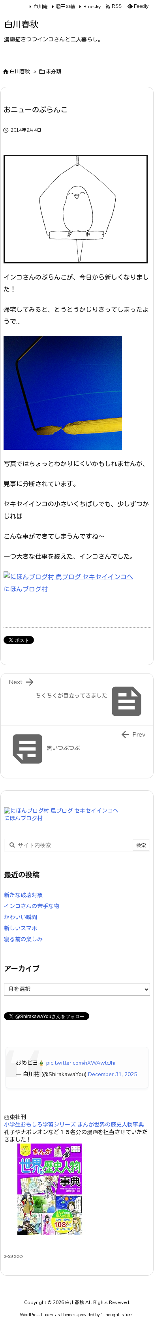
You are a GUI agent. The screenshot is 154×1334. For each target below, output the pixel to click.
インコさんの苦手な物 (31, 906)
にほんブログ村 (26, 589)
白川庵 (41, 7)
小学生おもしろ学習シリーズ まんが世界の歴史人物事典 (74, 1125)
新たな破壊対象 (23, 895)
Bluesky (92, 7)
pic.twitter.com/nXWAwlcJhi (80, 1063)
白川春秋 (19, 71)
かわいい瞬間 (20, 917)
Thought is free (117, 1315)
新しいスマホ (20, 928)
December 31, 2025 (112, 1074)
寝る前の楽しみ (23, 939)
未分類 (53, 71)
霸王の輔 (65, 7)
